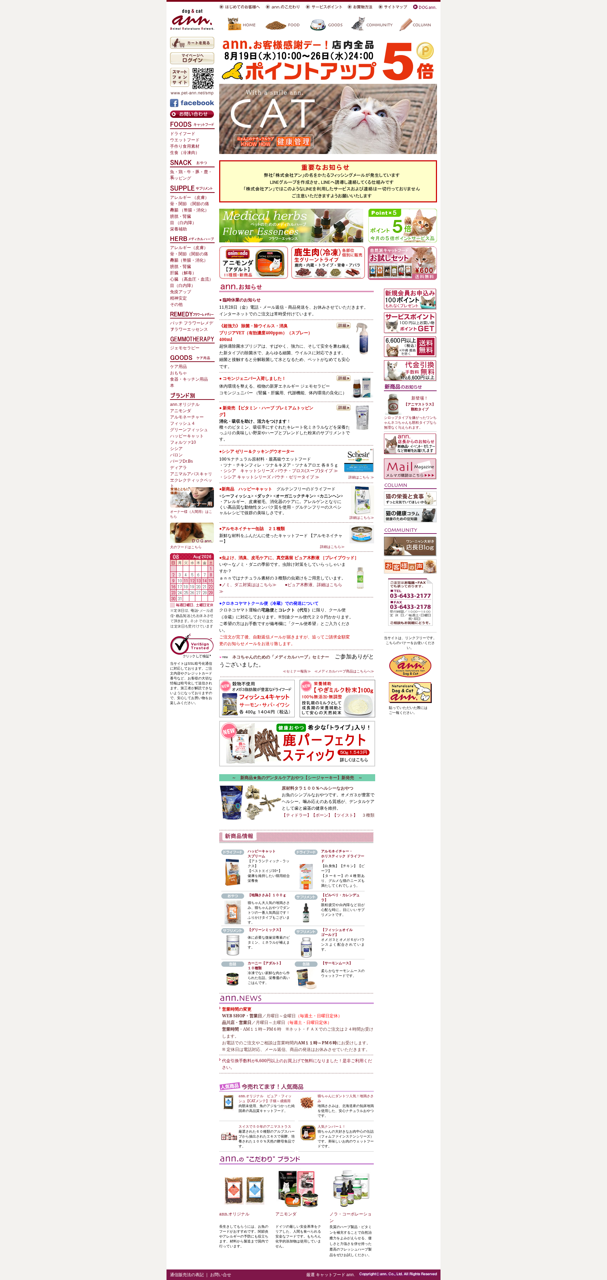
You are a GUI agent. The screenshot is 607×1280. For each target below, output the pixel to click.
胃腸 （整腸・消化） (189, 210)
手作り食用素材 (185, 146)
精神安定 (178, 298)
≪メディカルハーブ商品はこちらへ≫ (342, 671)
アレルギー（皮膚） (189, 247)
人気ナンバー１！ (332, 1126)
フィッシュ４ (182, 423)
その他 (176, 304)
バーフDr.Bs (181, 461)
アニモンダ (285, 1214)
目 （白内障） (183, 222)
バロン (176, 455)
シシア (176, 448)
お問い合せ (220, 1274)
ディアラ (178, 467)
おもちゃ (178, 372)
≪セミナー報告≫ (297, 671)
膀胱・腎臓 (180, 216)
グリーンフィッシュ (189, 429)
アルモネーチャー (187, 417)
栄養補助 (178, 229)
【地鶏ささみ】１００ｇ (267, 894)
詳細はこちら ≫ (361, 477)
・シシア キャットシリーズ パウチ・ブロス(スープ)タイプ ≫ (278, 471)
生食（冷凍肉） (185, 152)
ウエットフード (185, 140)
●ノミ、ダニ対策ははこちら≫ (247, 585)
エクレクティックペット (191, 481)
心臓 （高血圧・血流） (191, 279)
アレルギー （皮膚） (189, 197)
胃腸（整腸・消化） (189, 260)
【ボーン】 (321, 815)
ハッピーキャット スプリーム (262, 853)
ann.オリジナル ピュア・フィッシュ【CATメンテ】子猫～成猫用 (265, 1098)
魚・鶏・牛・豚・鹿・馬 (191, 172)
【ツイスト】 (345, 815)
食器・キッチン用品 (189, 379)
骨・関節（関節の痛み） (189, 254)
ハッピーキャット (187, 436)
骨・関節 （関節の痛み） (189, 204)
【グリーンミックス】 (265, 929)
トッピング (180, 178)
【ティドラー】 (296, 815)
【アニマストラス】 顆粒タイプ (420, 406)
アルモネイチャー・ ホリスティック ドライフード (342, 856)
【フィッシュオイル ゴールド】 (337, 932)
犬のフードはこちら (186, 547)
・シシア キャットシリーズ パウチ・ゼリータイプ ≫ (271, 477)
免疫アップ (180, 291)
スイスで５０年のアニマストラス (265, 1126)
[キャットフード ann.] (192, 19)
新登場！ (419, 398)
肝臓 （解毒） (183, 272)
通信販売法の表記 (187, 1274)
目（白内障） (182, 285)
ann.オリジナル (234, 1214)
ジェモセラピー (185, 348)
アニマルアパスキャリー (191, 474)
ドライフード (182, 133)
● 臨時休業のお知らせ (240, 300)
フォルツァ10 (183, 442)
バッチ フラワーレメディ (191, 324)
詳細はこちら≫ (362, 517)
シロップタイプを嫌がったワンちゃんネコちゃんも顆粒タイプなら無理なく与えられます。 (410, 422)
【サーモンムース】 (337, 962)
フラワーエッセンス (189, 329)
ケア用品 (178, 366)
